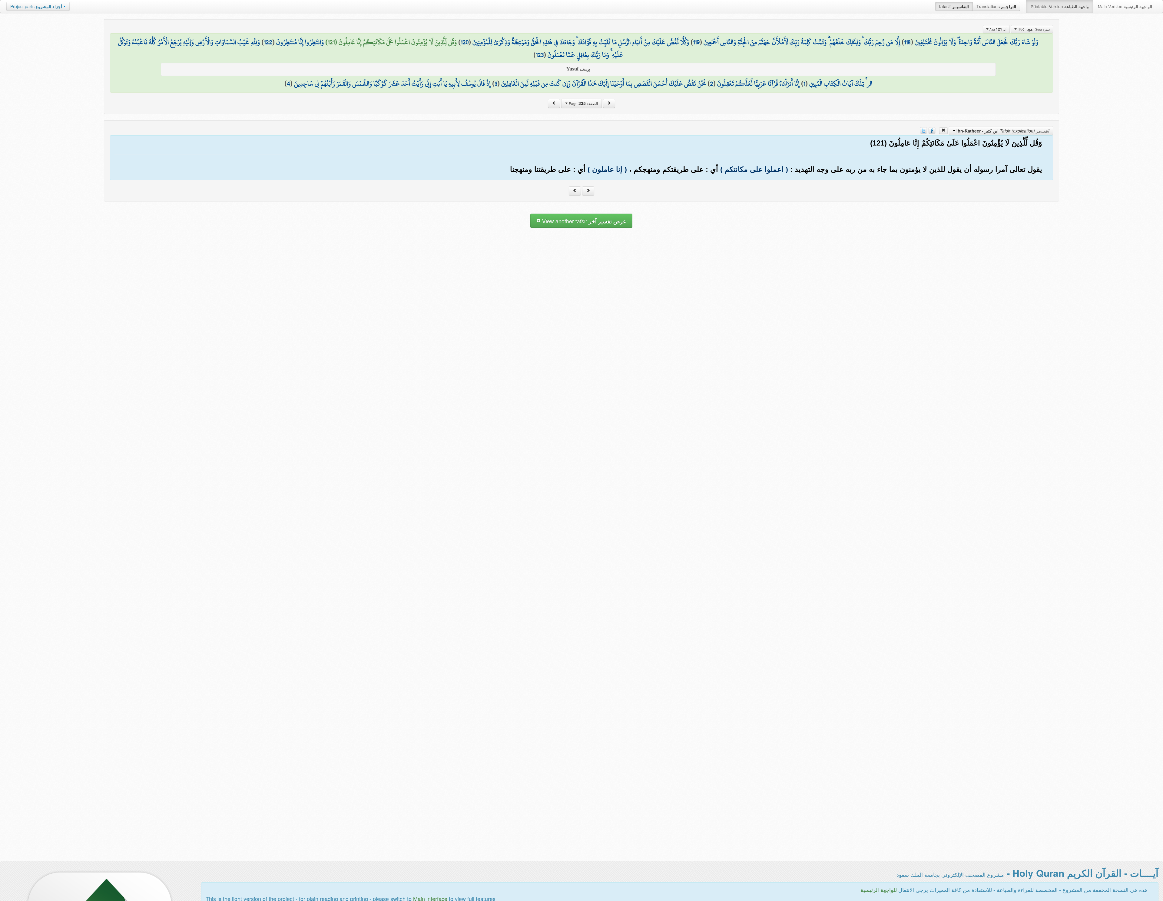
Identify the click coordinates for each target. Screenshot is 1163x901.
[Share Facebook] (932, 130)
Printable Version (1060, 6)
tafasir (954, 6)
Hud (1033, 29)
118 (907, 42)
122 (268, 42)
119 (696, 42)
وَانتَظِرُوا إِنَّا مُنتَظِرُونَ (300, 42)
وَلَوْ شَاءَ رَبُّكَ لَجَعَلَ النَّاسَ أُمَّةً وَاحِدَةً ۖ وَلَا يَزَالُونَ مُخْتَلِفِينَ (976, 42)
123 (540, 54)
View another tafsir (583, 221)
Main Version (1125, 6)
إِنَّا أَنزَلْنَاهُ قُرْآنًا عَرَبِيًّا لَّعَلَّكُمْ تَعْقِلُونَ (758, 83)
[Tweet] (923, 130)
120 (465, 42)
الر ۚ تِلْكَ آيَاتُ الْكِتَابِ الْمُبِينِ (840, 83)
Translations (996, 6)
